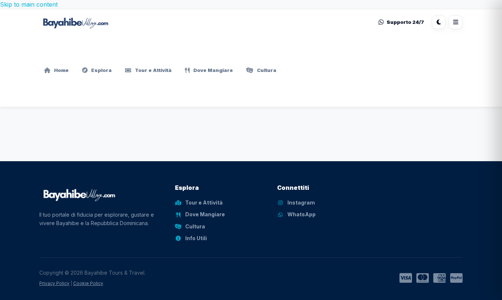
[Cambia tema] (439, 22)
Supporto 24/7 (405, 22)
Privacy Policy (54, 283)
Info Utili (196, 238)
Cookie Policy (88, 283)
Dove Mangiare (213, 70)
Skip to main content (29, 4)
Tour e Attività (153, 70)
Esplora (101, 70)
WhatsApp (301, 214)
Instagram (301, 202)
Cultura (266, 70)
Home (61, 70)
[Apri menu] (456, 22)
